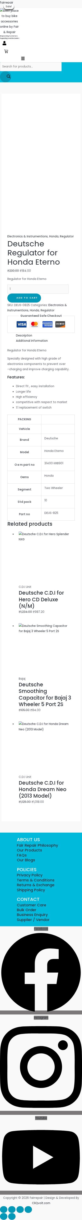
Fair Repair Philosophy (37, 845)
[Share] (20, 1209)
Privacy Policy (29, 875)
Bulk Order (26, 909)
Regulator (67, 236)
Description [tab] (24, 336)
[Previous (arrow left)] (3, 1216)
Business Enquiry (32, 914)
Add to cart (27, 297)
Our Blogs (26, 860)
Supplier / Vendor (33, 919)
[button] (4, 43)
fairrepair (6, 3)
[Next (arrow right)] (12, 1216)
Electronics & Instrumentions (27, 236)
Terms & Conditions (35, 880)
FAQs (22, 855)
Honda (53, 236)
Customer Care (31, 905)
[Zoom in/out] (3, 1209)
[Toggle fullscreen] (12, 1209)
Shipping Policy (31, 890)
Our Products (29, 850)
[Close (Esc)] (28, 1209)
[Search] (5, 76)
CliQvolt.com (41, 1203)
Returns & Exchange (35, 885)
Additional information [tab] (32, 341)
